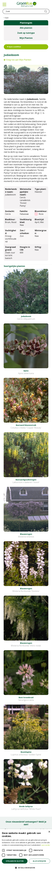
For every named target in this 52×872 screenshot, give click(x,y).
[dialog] (26, 850)
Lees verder (45, 845)
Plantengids (26, 22)
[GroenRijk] (26, 4)
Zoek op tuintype (26, 33)
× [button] (49, 832)
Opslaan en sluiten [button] (14, 861)
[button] (26, 867)
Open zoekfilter (14, 47)
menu (4, 4)
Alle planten (26, 27)
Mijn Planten (26, 38)
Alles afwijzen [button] (39, 861)
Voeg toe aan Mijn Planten (18, 59)
